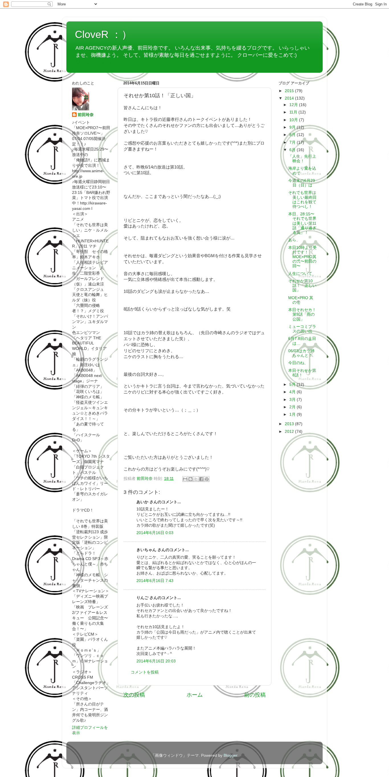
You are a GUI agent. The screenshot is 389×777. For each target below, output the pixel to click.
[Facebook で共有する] (201, 479)
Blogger (230, 755)
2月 (293, 407)
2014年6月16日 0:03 (154, 533)
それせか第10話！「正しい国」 (302, 285)
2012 (290, 431)
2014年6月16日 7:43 (154, 581)
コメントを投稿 (145, 672)
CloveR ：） (103, 34)
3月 (293, 399)
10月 (294, 120)
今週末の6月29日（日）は (301, 182)
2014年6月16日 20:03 (156, 661)
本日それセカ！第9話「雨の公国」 (302, 314)
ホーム (195, 695)
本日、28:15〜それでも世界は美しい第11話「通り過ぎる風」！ (302, 223)
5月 (293, 384)
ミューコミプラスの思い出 (302, 328)
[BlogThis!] (190, 479)
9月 (293, 127)
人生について (300, 273)
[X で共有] (196, 479)
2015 (290, 91)
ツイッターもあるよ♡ (100, 62)
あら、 (294, 240)
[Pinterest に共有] (207, 479)
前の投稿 (255, 695)
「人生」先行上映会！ (302, 158)
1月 (293, 414)
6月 (293, 150)
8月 (293, 135)
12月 (294, 105)
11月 (293, 112)
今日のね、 (298, 363)
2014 (290, 98)
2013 (290, 424)
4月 (293, 392)
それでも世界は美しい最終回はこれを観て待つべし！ (302, 199)
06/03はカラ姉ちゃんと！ (301, 353)
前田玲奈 (145, 478)
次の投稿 (134, 695)
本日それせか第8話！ (302, 372)
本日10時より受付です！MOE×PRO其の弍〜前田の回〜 (302, 257)
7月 (293, 142)
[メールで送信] (185, 479)
